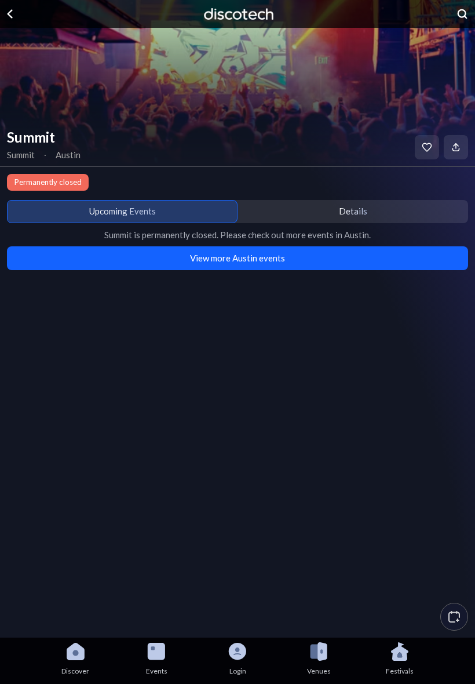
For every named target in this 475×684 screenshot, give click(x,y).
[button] (454, 617)
